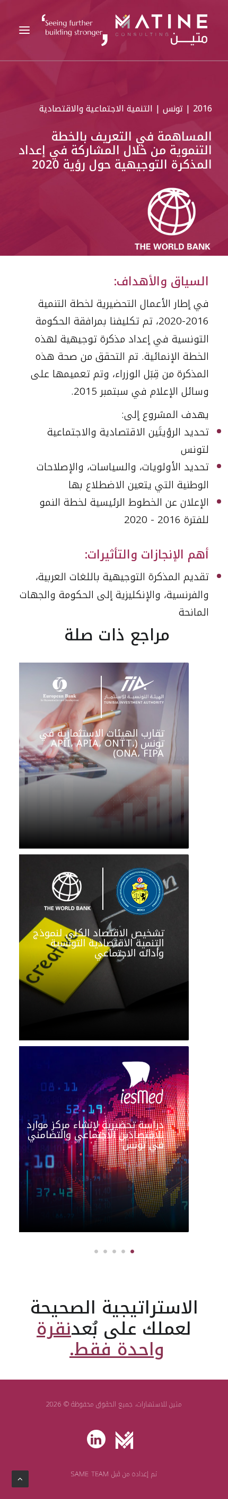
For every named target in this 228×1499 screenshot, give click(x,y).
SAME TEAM (90, 1474)
